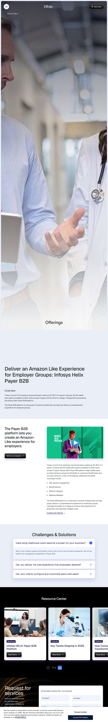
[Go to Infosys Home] (48, 6)
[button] (48, 667)
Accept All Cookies (80, 717)
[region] (54, 714)
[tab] (54, 543)
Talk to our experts (13, 456)
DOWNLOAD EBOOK (55, 513)
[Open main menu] (6, 6)
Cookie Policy (21, 717)
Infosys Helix (12, 14)
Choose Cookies (80, 712)
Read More (12, 655)
